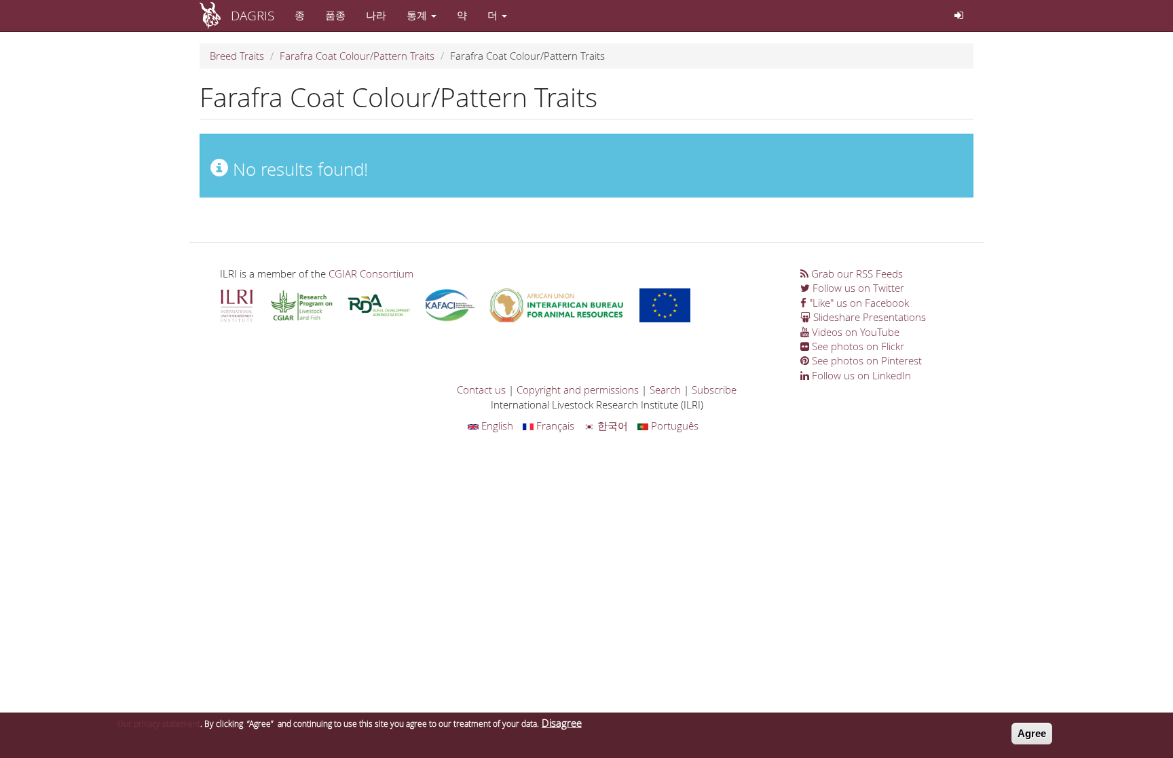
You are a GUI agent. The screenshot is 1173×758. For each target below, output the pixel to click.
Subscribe (714, 389)
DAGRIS (252, 15)
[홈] (215, 15)
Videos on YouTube (854, 332)
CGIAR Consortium (371, 273)
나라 (376, 15)
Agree (1032, 733)
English (496, 425)
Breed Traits (237, 55)
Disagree (562, 722)
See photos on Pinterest (865, 360)
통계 (418, 15)
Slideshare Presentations (868, 317)
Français (554, 425)
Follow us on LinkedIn (860, 375)
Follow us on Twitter (857, 288)
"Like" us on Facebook (857, 302)
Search (665, 389)
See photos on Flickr (856, 346)
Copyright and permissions (578, 389)
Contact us (481, 389)
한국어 (611, 425)
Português (673, 425)
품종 (335, 15)
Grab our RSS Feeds (855, 273)
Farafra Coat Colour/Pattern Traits (357, 55)
